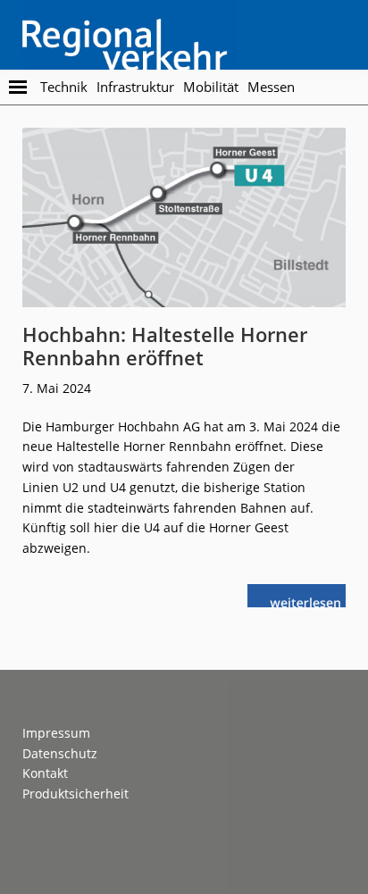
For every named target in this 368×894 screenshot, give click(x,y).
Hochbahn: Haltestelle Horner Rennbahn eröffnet (164, 346)
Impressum (56, 732)
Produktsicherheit (75, 793)
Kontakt (45, 772)
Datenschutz (59, 753)
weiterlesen (310, 600)
